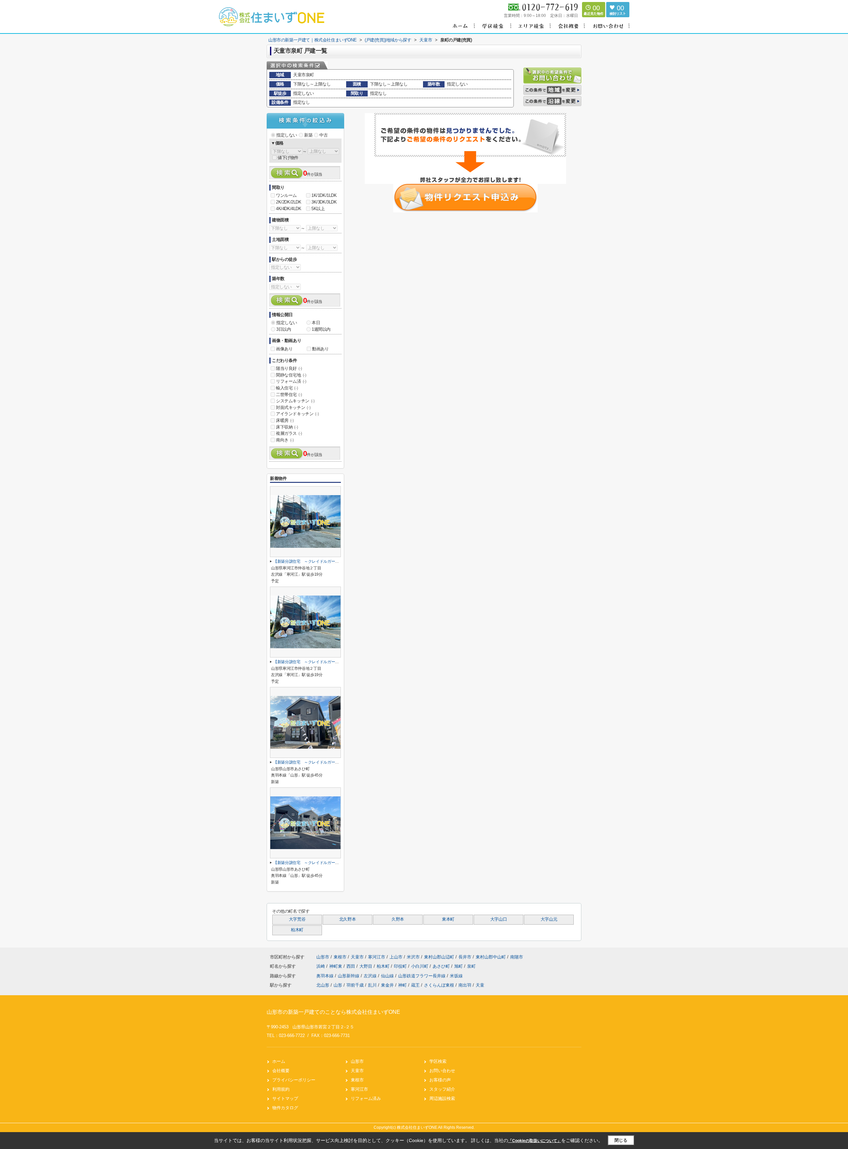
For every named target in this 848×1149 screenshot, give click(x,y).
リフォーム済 (291, 381)
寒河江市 (376, 956)
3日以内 (283, 329)
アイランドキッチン (297, 413)
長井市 (464, 956)
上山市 (396, 956)
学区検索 (438, 1061)
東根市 (340, 956)
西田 (351, 966)
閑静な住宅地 (291, 375)
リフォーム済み (366, 1098)
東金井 (387, 985)
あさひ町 (442, 966)
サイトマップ (285, 1098)
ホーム (278, 1061)
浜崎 (321, 966)
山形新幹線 (349, 975)
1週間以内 (321, 329)
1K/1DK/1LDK (324, 195)
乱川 (372, 985)
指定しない (286, 135)
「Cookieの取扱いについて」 (534, 1140)
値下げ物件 (288, 157)
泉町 (471, 966)
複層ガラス (289, 433)
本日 (316, 322)
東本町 (448, 919)
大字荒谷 (297, 919)
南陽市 (516, 956)
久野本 (398, 919)
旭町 (459, 966)
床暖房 (285, 420)
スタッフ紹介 (442, 1089)
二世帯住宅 (289, 394)
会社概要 (281, 1070)
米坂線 (456, 975)
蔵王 (415, 985)
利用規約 (281, 1089)
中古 (323, 135)
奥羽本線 (325, 975)
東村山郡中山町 (491, 956)
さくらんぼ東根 (439, 985)
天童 (480, 985)
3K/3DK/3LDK (324, 202)
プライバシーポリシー (293, 1079)
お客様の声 (440, 1079)
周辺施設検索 (442, 1098)
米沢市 (413, 956)
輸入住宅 (287, 387)
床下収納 (287, 427)
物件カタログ (285, 1107)
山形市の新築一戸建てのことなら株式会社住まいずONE (333, 1012)
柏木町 (297, 930)
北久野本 (347, 919)
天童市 (357, 956)
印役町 (401, 966)
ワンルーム (286, 195)
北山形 (322, 985)
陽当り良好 (289, 368)
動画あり (320, 348)
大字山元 (549, 919)
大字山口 (498, 919)
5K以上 (318, 208)
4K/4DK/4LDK (288, 208)
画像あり (284, 348)
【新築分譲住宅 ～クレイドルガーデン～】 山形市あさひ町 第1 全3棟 (339, 762)
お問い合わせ (442, 1070)
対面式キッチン (293, 407)
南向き (285, 439)
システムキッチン (295, 400)
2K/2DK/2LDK (288, 202)
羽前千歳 (355, 985)
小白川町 (420, 966)
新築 (308, 135)
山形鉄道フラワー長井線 (422, 975)
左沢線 (371, 975)
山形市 (322, 956)
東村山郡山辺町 (439, 956)
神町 (402, 985)
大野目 (366, 966)
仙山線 (388, 975)
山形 (338, 985)
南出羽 (464, 985)
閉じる (620, 1140)
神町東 (336, 966)
